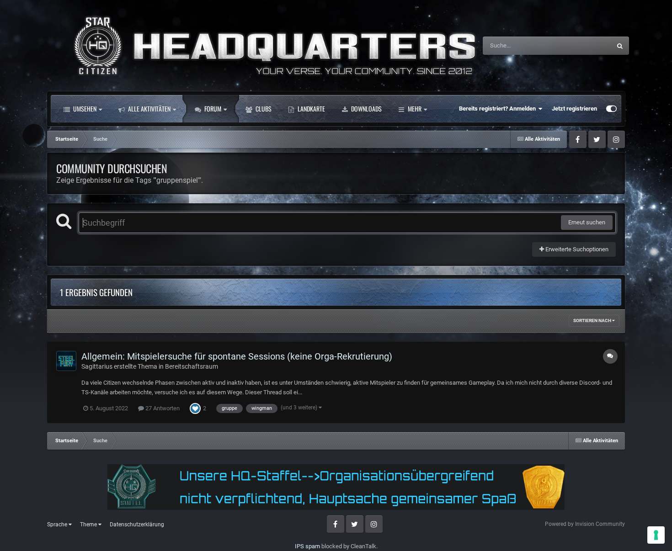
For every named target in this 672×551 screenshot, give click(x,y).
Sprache (58, 524)
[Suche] (620, 46)
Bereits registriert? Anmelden (499, 108)
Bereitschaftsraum (191, 366)
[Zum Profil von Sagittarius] (66, 361)
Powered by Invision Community (585, 524)
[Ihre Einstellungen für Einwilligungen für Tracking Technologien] (656, 535)
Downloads (366, 108)
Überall (589, 45)
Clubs (263, 108)
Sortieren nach (592, 320)
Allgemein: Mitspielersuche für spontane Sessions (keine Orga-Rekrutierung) (236, 356)
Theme (89, 524)
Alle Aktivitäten (149, 108)
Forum (212, 108)
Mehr (414, 108)
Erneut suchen (586, 222)
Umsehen (84, 108)
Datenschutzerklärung (137, 524)
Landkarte (310, 108)
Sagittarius (96, 366)
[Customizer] (611, 108)
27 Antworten (162, 408)
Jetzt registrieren (574, 108)
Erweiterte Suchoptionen (576, 249)
